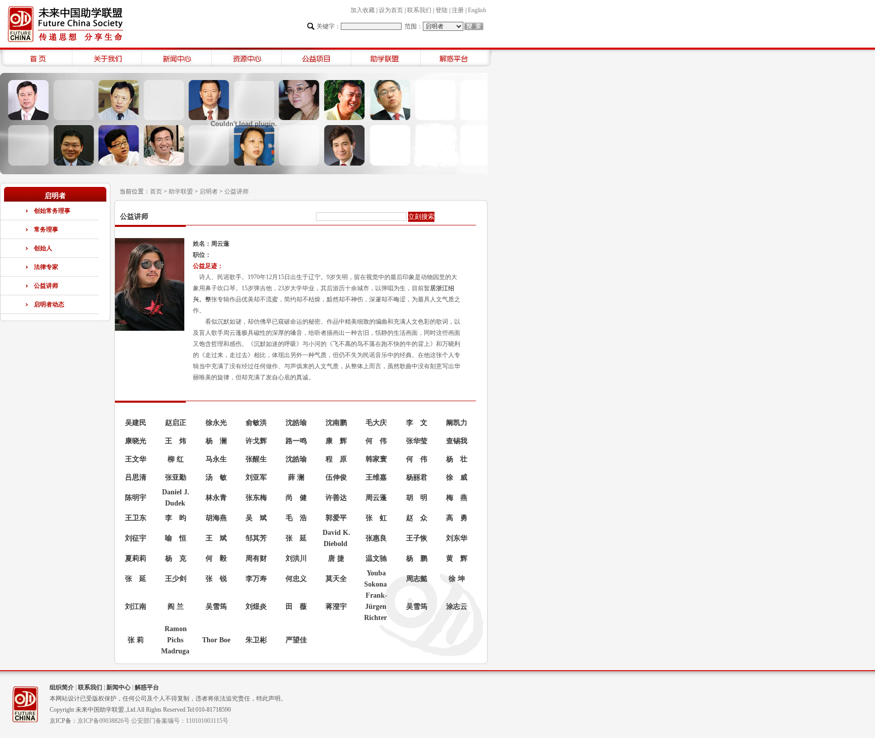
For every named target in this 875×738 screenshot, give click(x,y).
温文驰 (376, 558)
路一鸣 (296, 441)
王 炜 (175, 441)
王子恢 (416, 538)
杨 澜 (216, 441)
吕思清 (135, 477)
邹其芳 (256, 538)
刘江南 (135, 606)
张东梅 (256, 497)
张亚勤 (175, 477)
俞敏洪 (256, 422)
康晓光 (135, 441)
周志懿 (416, 578)
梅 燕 (456, 497)
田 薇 (296, 606)
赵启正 (175, 422)
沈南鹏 (336, 422)
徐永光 (216, 422)
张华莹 (416, 441)
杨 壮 (456, 459)
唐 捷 (336, 558)
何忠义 (296, 578)
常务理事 (46, 229)
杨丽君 (416, 477)
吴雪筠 (216, 606)
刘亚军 (256, 477)
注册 (458, 10)
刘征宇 (135, 538)
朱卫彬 (256, 640)
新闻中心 (118, 687)
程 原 (336, 459)
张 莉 (136, 640)
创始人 (43, 248)
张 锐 (216, 578)
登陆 (441, 10)
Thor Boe (216, 640)
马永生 (216, 459)
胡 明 (416, 497)
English (477, 10)
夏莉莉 (135, 558)
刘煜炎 (256, 606)
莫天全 (336, 578)
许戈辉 (256, 441)
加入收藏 (362, 10)
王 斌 (216, 538)
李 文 (416, 422)
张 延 (296, 538)
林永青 (216, 497)
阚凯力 (456, 422)
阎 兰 (176, 606)
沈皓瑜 (296, 422)
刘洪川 (296, 558)
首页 (156, 191)
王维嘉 (376, 477)
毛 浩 (296, 518)
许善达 (336, 497)
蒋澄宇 (336, 606)
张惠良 (376, 538)
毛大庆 (376, 422)
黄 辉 (456, 558)
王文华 (135, 459)
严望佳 (296, 640)
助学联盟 (181, 191)
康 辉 (336, 441)
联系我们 (419, 10)
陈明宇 (135, 497)
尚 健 (296, 497)
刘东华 (456, 538)
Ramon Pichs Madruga (175, 640)
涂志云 (456, 606)
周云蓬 (376, 497)
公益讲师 (46, 285)
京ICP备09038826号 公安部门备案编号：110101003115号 (152, 720)
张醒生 (256, 459)
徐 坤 (457, 578)
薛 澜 (296, 477)
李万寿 (256, 578)
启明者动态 (49, 304)
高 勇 (456, 518)
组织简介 (62, 687)
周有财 (256, 558)
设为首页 (391, 10)
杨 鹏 (416, 558)
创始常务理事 (52, 210)
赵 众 (416, 518)
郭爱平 (336, 518)
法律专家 (46, 266)
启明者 (209, 191)
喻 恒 (175, 538)
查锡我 (456, 441)
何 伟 (376, 441)
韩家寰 (376, 459)
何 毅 (216, 558)
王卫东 (135, 518)
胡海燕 (216, 518)
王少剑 (175, 578)
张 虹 (376, 518)
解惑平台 (147, 687)
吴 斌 (256, 518)
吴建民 (135, 422)
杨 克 (175, 558)
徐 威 (456, 477)
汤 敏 (216, 477)
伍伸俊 (336, 477)
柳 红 (176, 459)
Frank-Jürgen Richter (375, 607)
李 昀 (175, 518)
